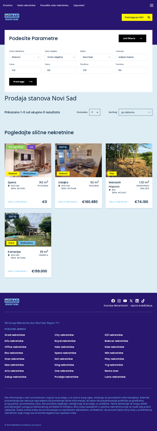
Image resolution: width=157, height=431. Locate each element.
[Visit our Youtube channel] (125, 301)
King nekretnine (64, 365)
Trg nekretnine (114, 365)
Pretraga (18, 81)
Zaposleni (78, 5)
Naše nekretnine (26, 5)
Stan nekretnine (14, 359)
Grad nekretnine (15, 335)
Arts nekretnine (14, 371)
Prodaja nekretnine (66, 377)
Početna (7, 5)
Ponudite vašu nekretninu (54, 5)
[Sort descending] (97, 112)
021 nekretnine (114, 335)
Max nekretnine (14, 365)
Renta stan (111, 371)
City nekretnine (64, 335)
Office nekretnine (15, 347)
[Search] (148, 17)
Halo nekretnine (64, 347)
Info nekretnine (14, 341)
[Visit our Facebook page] (113, 301)
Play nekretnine (114, 359)
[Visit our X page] (131, 301)
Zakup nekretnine (15, 377)
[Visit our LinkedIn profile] (137, 301)
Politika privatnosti (116, 305)
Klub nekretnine (114, 347)
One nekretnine (64, 371)
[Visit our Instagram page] (119, 301)
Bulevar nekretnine (116, 341)
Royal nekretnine (65, 341)
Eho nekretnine (14, 353)
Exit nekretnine (64, 359)
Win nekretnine (114, 353)
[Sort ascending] (92, 112)
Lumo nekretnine (115, 377)
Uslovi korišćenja (141, 305)
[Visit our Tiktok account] (143, 301)
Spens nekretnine (65, 353)
